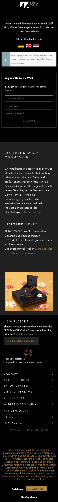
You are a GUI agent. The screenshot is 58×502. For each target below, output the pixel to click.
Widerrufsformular (21, 404)
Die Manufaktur (18, 392)
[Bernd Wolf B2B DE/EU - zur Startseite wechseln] (29, 5)
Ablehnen (17, 489)
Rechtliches (14, 398)
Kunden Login (16, 411)
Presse (9, 417)
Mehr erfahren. (33, 212)
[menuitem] (29, 392)
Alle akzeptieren (36, 489)
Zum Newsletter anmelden (21, 341)
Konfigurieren (29, 497)
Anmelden (29, 121)
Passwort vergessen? (14, 113)
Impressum (13, 423)
